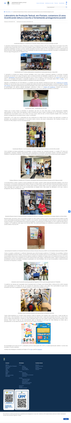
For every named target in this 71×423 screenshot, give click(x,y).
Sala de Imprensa (38, 368)
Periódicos (7, 371)
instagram (39, 349)
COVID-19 (37, 369)
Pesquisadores (24, 373)
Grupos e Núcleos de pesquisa (27, 374)
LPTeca (62, 78)
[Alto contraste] (66, 4)
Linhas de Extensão (25, 380)
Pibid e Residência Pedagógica (11, 366)
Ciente (66, 419)
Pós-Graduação (25, 368)
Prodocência (8, 367)
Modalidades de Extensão (27, 382)
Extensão (20, 378)
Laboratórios (24, 376)
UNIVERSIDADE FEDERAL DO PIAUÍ (19, 2)
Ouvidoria (37, 367)
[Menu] (5, 3)
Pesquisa (20, 371)
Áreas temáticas (25, 381)
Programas (24, 372)
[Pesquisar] (66, 7)
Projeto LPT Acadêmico (49, 87)
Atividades (21, 363)
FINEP (7, 373)
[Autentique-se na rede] (66, 2)
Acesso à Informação (39, 366)
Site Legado (8, 376)
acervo (57, 77)
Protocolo (37, 364)
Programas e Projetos (26, 379)
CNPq (7, 369)
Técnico (23, 366)
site (31, 349)
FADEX (7, 372)
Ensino (20, 364)
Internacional (21, 385)
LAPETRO (7, 368)
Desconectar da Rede (9, 375)
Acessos (7, 363)
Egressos (20, 386)
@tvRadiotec (12, 77)
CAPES (7, 370)
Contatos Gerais (39, 363)
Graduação (24, 367)
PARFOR (7, 364)
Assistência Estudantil (23, 387)
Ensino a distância (25, 369)
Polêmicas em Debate (62, 82)
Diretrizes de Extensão (26, 383)
